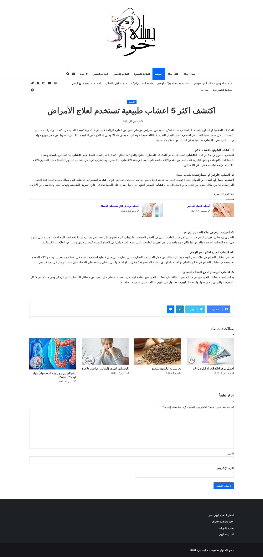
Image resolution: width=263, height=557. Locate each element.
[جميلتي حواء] (131, 32)
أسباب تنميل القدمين (198, 205)
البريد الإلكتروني (225, 467)
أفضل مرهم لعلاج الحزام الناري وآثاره (213, 368)
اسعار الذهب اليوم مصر (221, 515)
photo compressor (223, 521)
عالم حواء (173, 73)
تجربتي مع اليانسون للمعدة (166, 368)
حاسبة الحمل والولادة (142, 83)
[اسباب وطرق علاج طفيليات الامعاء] (152, 210)
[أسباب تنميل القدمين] (223, 210)
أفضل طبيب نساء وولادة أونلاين (173, 83)
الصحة (158, 73)
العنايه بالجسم (121, 73)
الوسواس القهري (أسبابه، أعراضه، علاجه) (105, 368)
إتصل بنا (205, 89)
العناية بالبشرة (142, 73)
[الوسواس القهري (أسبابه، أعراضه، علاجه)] (105, 351)
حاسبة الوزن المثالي (116, 83)
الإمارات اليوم (226, 534)
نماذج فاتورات (226, 527)
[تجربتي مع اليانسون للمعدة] (157, 351)
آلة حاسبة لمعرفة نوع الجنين (86, 83)
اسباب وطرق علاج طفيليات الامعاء (120, 205)
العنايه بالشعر (100, 73)
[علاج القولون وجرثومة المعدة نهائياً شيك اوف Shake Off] (52, 353)
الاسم (231, 453)
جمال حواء (189, 73)
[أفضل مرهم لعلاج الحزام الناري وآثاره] (210, 351)
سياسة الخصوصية (222, 89)
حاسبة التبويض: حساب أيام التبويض (213, 83)
